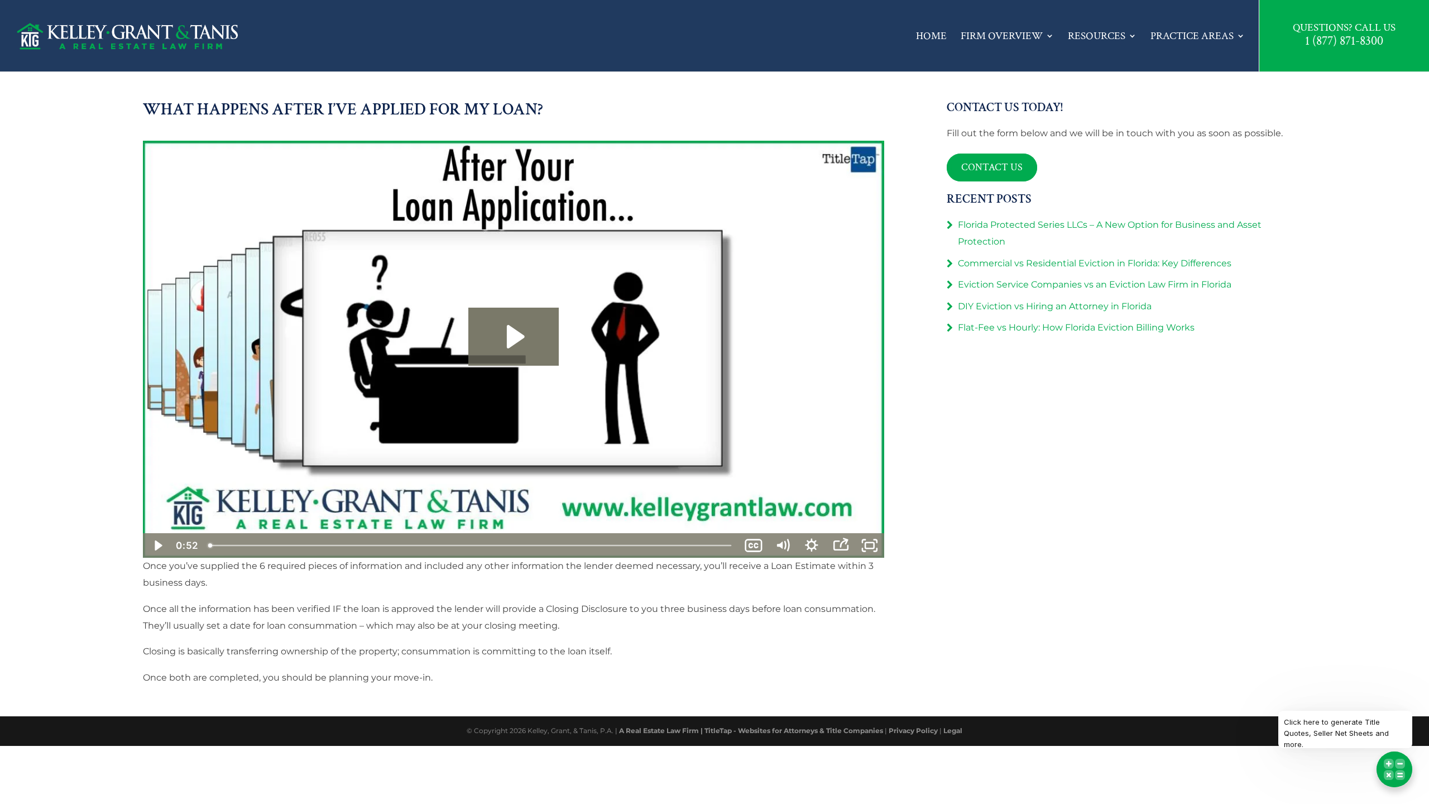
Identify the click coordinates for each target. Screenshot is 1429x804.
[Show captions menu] (753, 545)
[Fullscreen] (869, 545)
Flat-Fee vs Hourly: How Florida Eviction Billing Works (1076, 327)
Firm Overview (1002, 36)
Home (931, 36)
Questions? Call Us (1344, 28)
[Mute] (782, 545)
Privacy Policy (913, 730)
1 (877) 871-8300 (1344, 42)
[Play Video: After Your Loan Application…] (513, 337)
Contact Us (992, 167)
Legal (952, 730)
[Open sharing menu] (840, 545)
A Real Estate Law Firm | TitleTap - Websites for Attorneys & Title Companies (751, 730)
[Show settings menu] (811, 545)
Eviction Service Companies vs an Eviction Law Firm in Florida (1094, 284)
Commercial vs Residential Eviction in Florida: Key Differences (1094, 263)
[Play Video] (157, 545)
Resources (1096, 36)
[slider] (471, 545)
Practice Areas (1192, 36)
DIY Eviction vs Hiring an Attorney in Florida (1055, 306)
